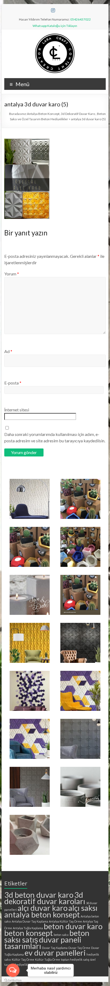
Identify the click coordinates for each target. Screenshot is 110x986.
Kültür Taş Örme (23, 959)
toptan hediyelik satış (75, 959)
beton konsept (28, 932)
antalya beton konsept (42, 914)
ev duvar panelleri (55, 952)
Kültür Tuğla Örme (47, 959)
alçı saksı (82, 907)
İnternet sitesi (16, 409)
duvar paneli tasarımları (42, 943)
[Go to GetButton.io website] (12, 980)
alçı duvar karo (43, 907)
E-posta (12, 382)
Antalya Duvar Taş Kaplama (30, 921)
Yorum (11, 273)
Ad (8, 351)
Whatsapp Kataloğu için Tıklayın (55, 26)
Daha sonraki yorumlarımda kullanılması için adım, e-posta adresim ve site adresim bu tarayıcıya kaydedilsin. (54, 437)
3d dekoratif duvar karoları (44, 898)
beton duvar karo (73, 926)
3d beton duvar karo (38, 894)
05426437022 (80, 19)
